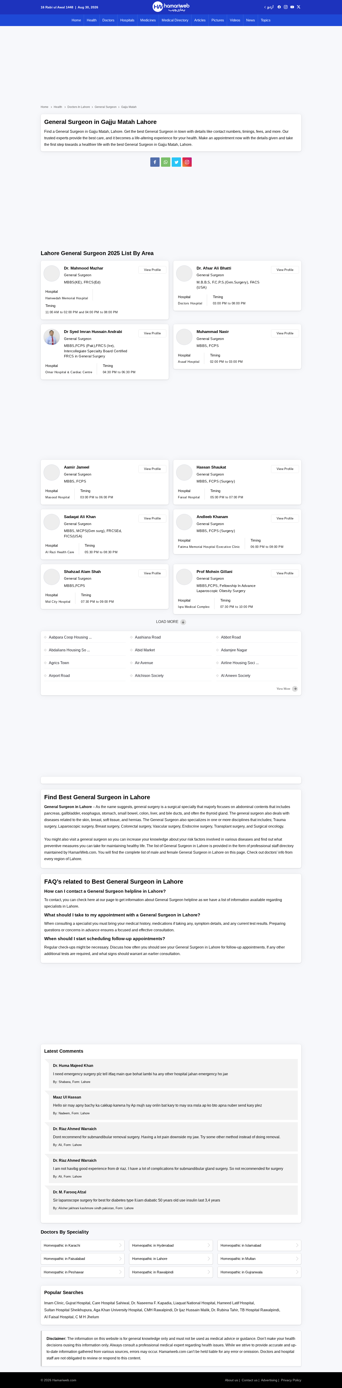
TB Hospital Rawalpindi (259, 1310)
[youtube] (292, 7)
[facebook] (279, 7)
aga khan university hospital (118, 1310)
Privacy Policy (291, 1380)
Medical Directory (175, 20)
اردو (270, 7)
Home (76, 20)
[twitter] (298, 7)
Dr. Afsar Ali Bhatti (214, 268)
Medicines (148, 20)
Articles (200, 20)
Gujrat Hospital (78, 1303)
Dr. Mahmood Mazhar (83, 268)
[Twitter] (176, 162)
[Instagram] (285, 7)
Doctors (108, 20)
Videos (235, 20)
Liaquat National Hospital (194, 1303)
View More (284, 688)
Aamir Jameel (76, 467)
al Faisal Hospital (59, 1317)
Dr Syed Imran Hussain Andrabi (93, 332)
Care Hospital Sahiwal (110, 1303)
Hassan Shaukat (211, 467)
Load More (167, 622)
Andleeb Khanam (212, 517)
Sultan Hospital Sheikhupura (68, 1310)
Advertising (269, 1380)
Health (92, 20)
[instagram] (187, 162)
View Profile (152, 270)
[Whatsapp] (165, 162)
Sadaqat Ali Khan (80, 517)
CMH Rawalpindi (158, 1310)
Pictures (217, 20)
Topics (266, 20)
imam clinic (54, 1303)
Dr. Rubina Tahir (224, 1310)
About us (231, 1380)
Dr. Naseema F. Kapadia (151, 1303)
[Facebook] (155, 162)
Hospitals (127, 20)
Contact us (250, 1380)
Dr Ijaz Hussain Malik (191, 1310)
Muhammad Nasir (213, 332)
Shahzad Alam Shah (82, 571)
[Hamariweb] (171, 7)
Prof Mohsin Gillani (214, 571)
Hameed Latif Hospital (235, 1303)
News (250, 20)
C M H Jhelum (87, 1317)
